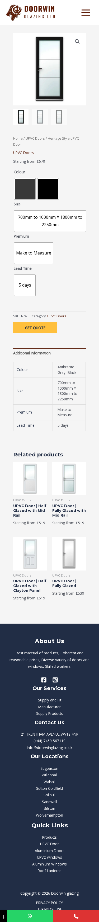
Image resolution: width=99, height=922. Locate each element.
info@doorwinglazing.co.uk (49, 747)
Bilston (49, 808)
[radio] (24, 188)
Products (49, 837)
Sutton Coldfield (49, 788)
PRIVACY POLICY (49, 902)
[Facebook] (44, 680)
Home (18, 138)
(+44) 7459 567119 (49, 740)
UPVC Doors (35, 138)
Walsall (49, 781)
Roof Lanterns (50, 870)
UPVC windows (49, 857)
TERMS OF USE (49, 909)
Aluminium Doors (49, 850)
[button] (77, 41)
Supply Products (49, 713)
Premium (21, 236)
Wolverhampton (49, 815)
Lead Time (23, 268)
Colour (19, 171)
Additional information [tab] (32, 352)
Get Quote (35, 327)
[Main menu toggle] (86, 12)
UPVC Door (49, 843)
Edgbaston (49, 768)
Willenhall (50, 774)
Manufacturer (49, 706)
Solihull (49, 794)
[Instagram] (55, 680)
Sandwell (49, 801)
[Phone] (76, 916)
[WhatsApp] (30, 916)
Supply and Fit (49, 699)
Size (17, 203)
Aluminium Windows (49, 864)
